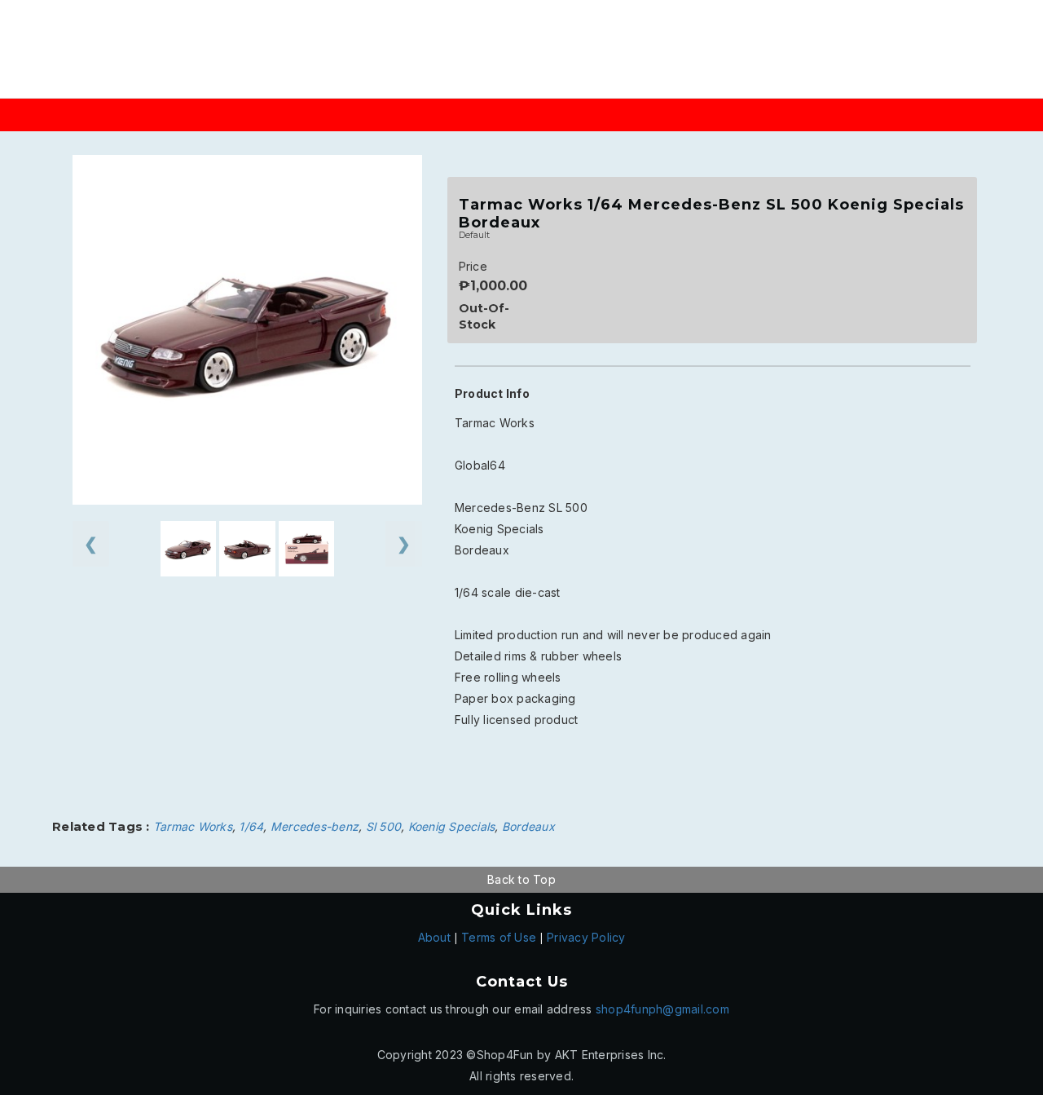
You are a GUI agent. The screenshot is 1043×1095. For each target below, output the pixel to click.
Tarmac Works (192, 826)
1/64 (251, 826)
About (434, 937)
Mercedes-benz (315, 826)
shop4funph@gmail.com (662, 1009)
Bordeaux (528, 826)
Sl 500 (384, 826)
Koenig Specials (451, 826)
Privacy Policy (586, 937)
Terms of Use (498, 937)
